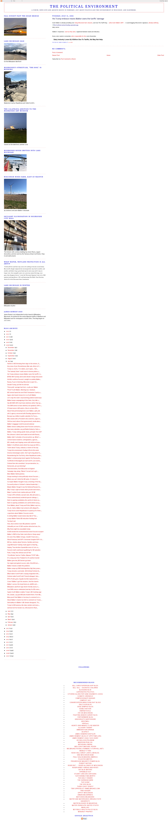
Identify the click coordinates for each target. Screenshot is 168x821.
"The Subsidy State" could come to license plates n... (23, 371)
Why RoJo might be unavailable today (18, 529)
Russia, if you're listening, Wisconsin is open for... (22, 382)
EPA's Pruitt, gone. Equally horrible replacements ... (23, 579)
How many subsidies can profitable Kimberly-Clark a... (24, 429)
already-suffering (153, 22)
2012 (7, 642)
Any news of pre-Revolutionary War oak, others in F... (23, 366)
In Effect (85, 732)
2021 (7, 337)
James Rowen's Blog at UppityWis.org (85, 736)
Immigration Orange (85, 730)
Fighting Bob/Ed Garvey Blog (85, 715)
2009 (8, 650)
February (10, 622)
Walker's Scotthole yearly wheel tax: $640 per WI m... (24, 445)
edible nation (85, 709)
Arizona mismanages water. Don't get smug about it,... (24, 453)
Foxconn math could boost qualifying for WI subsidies (23, 550)
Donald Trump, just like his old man (18, 384)
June (9, 611)
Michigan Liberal (85, 744)
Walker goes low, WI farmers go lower (19, 560)
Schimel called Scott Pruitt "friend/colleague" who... (23, 576)
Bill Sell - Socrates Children (85, 688)
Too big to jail (11, 521)
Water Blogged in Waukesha (85, 803)
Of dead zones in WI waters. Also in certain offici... (23, 408)
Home (108, 55)
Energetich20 (85, 711)
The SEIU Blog (85, 784)
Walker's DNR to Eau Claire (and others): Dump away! (23, 534)
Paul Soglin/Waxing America (85, 757)
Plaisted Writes (85, 759)
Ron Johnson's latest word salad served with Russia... (23, 434)
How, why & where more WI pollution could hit (21, 524)
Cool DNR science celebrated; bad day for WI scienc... (23, 589)
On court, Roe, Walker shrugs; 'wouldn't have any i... (23, 537)
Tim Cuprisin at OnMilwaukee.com (85, 788)
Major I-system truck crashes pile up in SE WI (21, 492)
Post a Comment (57, 52)
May (9, 614)
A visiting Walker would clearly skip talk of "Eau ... (22, 516)
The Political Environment (84, 6)
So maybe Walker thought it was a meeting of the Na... (24, 482)
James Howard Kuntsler (85, 734)
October (10, 353)
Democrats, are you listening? (16, 466)
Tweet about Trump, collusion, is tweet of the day (22, 448)
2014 (7, 637)
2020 (8, 339)
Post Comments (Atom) (68, 59)
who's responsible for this (78, 36)
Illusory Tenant (85, 728)
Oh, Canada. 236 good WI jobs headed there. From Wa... (24, 595)
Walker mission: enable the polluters (18, 566)
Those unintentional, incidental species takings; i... (23, 497)
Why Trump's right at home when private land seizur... (24, 490)
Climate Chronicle (85, 696)
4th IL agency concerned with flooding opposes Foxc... (24, 413)
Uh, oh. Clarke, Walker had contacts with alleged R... (23, 508)
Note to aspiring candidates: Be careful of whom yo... (23, 500)
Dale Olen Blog (85, 704)
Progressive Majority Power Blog (85, 761)
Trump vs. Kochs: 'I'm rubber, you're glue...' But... (22, 369)
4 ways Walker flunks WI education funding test (22, 518)
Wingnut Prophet (85, 812)
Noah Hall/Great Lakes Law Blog (85, 753)
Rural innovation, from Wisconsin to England (21, 469)
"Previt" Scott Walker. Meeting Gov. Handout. (21, 390)
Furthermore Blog (85, 717)
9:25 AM (70, 42)
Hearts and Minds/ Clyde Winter (85, 725)
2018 (7, 345)
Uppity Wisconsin (85, 793)
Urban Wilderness (85, 795)
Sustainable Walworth (85, 776)
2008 (8, 653)
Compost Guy (85, 700)
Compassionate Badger (85, 698)
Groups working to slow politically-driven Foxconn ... (23, 476)
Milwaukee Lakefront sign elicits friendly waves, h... (23, 587)
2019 (7, 342)
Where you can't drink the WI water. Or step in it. (22, 479)
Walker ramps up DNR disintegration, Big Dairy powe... (24, 568)
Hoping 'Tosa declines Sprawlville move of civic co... (23, 547)
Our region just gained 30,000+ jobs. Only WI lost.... (23, 563)
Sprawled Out (85, 772)
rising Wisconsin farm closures (83, 22)
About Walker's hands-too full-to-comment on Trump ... (24, 600)
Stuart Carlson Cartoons (85, 774)
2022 (7, 334)
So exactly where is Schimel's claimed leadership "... (23, 484)
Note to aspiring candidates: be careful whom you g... (23, 503)
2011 (7, 645)
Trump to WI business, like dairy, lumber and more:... (23, 605)
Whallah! (85, 807)
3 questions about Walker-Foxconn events (20, 513)
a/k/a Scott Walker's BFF (116, 22)
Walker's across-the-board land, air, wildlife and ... (22, 584)
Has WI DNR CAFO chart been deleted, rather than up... (24, 403)
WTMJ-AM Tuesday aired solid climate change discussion (24, 377)
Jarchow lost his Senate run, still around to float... (22, 608)
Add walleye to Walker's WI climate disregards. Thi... (23, 602)
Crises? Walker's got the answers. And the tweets (22, 581)
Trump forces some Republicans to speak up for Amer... (24, 511)
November (11, 350)
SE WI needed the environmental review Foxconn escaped (25, 532)
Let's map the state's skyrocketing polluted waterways (24, 398)
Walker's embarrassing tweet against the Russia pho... (24, 458)
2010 (7, 648)
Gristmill (85, 721)
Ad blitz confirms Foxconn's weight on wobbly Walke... (24, 379)
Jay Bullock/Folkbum (85, 740)
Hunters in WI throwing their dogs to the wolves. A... (23, 363)
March (10, 619)
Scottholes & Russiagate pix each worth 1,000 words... (24, 461)
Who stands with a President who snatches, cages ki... (24, 419)
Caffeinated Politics (85, 692)
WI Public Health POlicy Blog (85, 809)
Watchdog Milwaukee (85, 797)
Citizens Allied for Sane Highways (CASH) (85, 694)
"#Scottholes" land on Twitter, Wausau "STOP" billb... (23, 555)
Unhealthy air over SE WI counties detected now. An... (24, 526)
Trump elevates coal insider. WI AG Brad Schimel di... (23, 571)
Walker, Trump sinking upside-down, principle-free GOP (24, 432)
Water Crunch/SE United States (85, 805)
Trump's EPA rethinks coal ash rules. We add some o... (24, 495)
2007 (8, 656)
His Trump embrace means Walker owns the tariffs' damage (78, 19)
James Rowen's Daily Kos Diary (85, 738)
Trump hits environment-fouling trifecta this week (23, 450)
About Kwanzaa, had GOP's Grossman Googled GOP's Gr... (25, 539)
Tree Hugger (85, 791)
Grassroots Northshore (85, 719)
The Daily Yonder (85, 778)
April (9, 617)
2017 (7, 628)
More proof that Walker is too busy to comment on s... (24, 597)
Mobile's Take (85, 751)
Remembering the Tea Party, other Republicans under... (24, 455)
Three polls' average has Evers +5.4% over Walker (22, 387)
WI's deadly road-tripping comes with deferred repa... (24, 442)
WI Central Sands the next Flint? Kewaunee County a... (24, 392)
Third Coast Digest (85, 786)
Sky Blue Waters (85, 770)
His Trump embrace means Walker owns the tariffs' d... (24, 374)
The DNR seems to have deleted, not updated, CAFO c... (24, 405)
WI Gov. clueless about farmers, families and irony (22, 542)
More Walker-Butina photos (15, 474)
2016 (7, 631)
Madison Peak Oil (85, 742)
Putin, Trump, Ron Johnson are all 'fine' (19, 553)
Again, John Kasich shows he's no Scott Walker (21, 395)
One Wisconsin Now (85, 755)
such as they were (70, 31)
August (10, 358)
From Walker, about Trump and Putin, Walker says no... (24, 505)
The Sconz (85, 782)
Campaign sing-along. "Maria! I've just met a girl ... (23, 471)
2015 (7, 634)
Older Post (160, 55)
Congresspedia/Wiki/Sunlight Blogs (85, 702)
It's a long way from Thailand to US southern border (23, 558)
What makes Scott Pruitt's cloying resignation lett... (23, 574)
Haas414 (85, 723)
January (10, 625)
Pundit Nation (85, 763)
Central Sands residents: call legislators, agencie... (22, 440)
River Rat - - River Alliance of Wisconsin (85, 765)
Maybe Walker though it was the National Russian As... (24, 487)
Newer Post (56, 55)
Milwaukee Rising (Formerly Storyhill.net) (85, 749)
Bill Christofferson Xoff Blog (85, 686)
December (11, 347)
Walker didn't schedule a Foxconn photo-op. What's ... (24, 437)
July (9, 361)
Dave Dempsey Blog (85, 707)
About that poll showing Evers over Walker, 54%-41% (23, 411)
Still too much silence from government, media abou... (24, 421)
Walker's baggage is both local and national (20, 424)
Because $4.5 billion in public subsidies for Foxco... (22, 416)
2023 (7, 331)
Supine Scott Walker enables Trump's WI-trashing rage (24, 592)
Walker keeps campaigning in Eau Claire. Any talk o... (23, 400)
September (11, 356)
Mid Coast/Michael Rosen (85, 746)
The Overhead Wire (85, 780)
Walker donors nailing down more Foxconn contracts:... (24, 427)
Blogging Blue (85, 690)
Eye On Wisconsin (85, 713)
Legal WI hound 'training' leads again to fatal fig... (22, 545)
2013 (7, 639)
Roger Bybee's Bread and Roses (85, 767)
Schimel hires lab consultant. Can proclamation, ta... (23, 463)
